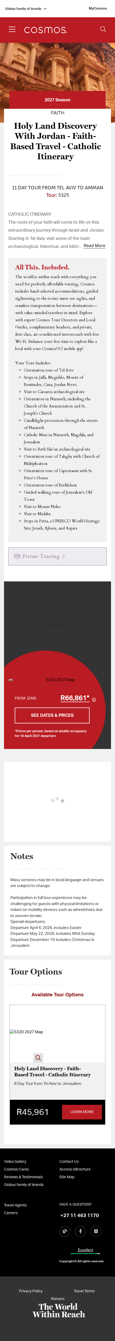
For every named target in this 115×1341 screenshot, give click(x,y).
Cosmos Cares (16, 1169)
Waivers (57, 1299)
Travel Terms (84, 1291)
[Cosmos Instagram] (96, 1231)
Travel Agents (15, 1205)
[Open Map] (58, 680)
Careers (11, 1213)
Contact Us (69, 1162)
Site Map (66, 1177)
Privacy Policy (31, 1291)
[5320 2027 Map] (26, 1034)
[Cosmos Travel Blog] (65, 1231)
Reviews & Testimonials (23, 1177)
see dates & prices (52, 715)
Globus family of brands (23, 8)
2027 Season (57, 100)
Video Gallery (15, 1162)
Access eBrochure (75, 1169)
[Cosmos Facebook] (80, 1231)
